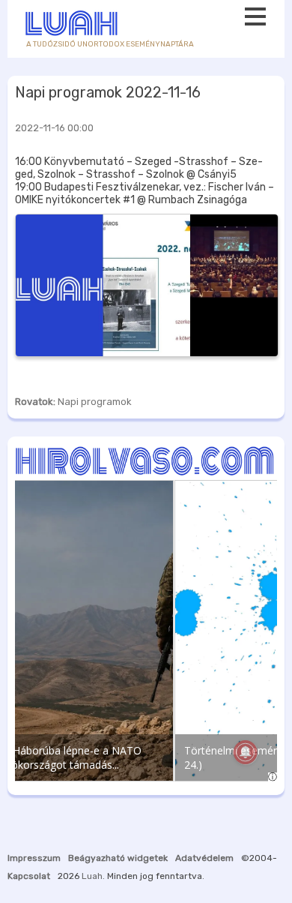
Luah (92, 876)
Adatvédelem (204, 858)
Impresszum (34, 858)
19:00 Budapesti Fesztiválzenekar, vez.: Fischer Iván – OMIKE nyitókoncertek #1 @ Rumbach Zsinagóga (144, 193)
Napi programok (95, 401)
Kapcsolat (28, 876)
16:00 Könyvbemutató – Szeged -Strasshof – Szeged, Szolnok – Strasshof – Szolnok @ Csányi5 (139, 168)
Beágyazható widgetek (118, 858)
